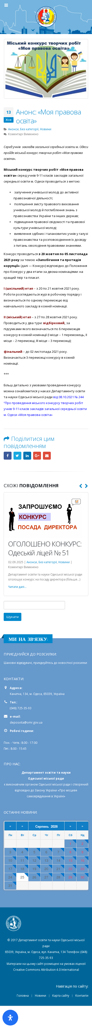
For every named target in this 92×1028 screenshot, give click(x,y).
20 (46, 868)
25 (22, 877)
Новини (45, 129)
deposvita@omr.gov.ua (26, 722)
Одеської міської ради (54, 784)
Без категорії (29, 129)
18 (22, 868)
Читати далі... (17, 587)
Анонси (13, 129)
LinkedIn (27, 456)
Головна (23, 995)
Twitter (17, 456)
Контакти (81, 995)
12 (34, 860)
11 (22, 860)
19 (34, 868)
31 (10, 885)
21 (58, 868)
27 (46, 877)
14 (58, 860)
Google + (37, 456)
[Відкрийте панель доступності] (10, 1018)
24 (10, 877)
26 (34, 877)
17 (10, 868)
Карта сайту (60, 995)
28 (58, 877)
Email (47, 456)
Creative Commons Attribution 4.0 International (46, 970)
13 (46, 860)
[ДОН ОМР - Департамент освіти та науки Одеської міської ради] (46, 16)
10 (10, 860)
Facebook (8, 456)
